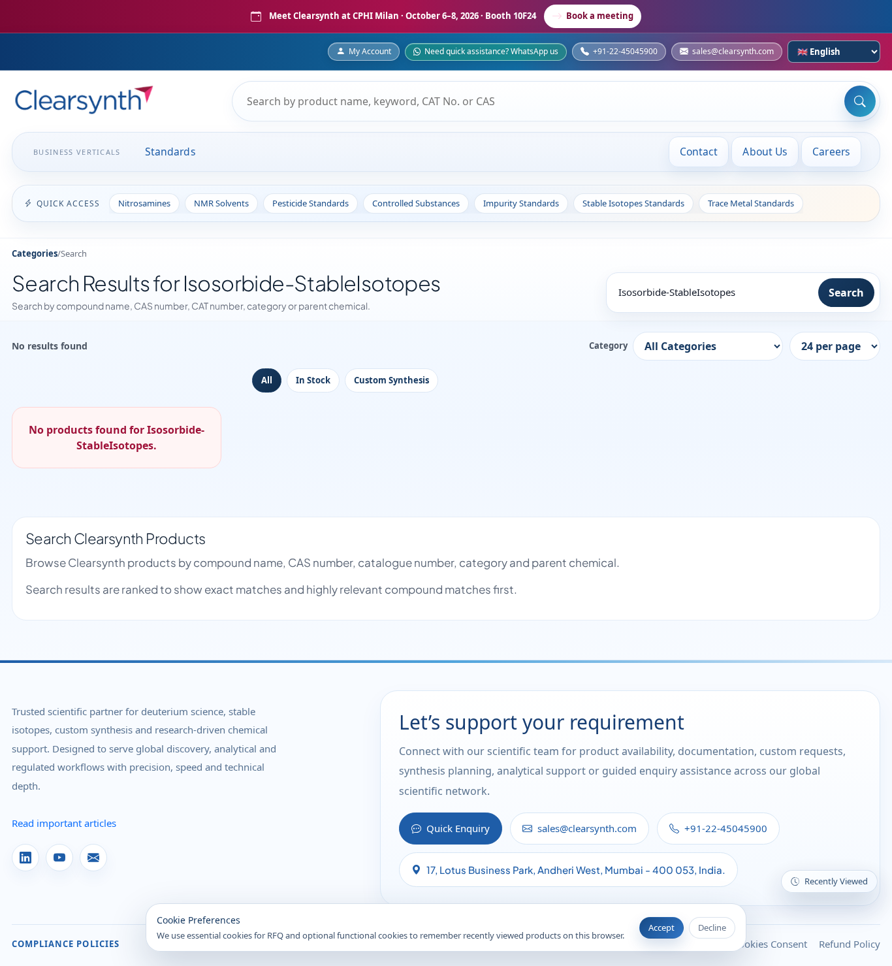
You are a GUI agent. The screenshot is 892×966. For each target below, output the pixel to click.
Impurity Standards (521, 203)
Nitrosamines (144, 203)
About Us (765, 151)
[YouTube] (59, 857)
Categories (34, 253)
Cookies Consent (770, 943)
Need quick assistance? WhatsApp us (491, 51)
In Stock (313, 380)
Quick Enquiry (458, 828)
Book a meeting (599, 16)
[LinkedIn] (25, 857)
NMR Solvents (221, 203)
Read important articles (64, 822)
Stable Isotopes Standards (633, 203)
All (266, 380)
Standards (170, 151)
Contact (699, 151)
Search (846, 292)
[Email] (93, 857)
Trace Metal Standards (751, 203)
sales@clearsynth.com (733, 51)
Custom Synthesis (391, 380)
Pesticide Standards (310, 203)
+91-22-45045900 (625, 51)
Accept (661, 927)
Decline (712, 927)
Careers (831, 151)
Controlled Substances (416, 203)
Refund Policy (849, 943)
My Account (370, 51)
